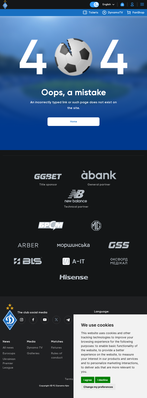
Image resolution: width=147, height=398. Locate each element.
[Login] (132, 4)
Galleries (33, 353)
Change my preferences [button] (98, 386)
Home (73, 121)
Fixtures (56, 347)
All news (8, 347)
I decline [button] (103, 379)
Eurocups (9, 353)
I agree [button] (88, 379)
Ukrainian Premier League (9, 363)
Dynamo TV (34, 347)
